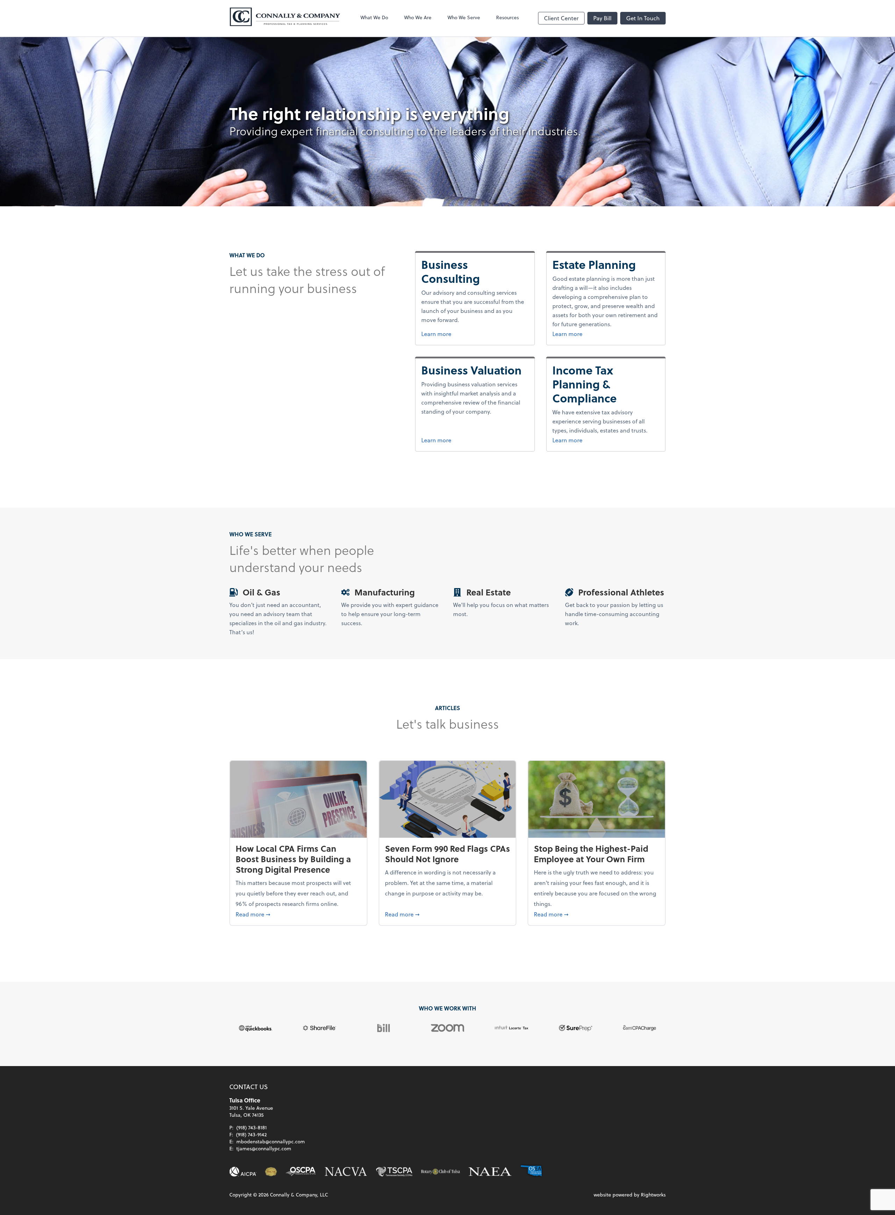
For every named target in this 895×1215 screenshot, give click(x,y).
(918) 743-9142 (251, 1134)
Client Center (561, 18)
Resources (507, 17)
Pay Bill (602, 18)
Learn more (471, 333)
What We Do (374, 17)
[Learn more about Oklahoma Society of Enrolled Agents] (531, 1171)
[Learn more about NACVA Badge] (271, 1172)
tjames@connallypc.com (263, 1148)
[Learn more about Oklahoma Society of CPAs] (300, 1172)
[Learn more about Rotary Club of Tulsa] (440, 1172)
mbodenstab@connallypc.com (270, 1141)
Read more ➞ (298, 914)
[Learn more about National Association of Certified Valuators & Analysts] (345, 1172)
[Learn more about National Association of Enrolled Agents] (490, 1172)
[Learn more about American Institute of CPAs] (243, 1172)
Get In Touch (643, 18)
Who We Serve (464, 17)
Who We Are (417, 17)
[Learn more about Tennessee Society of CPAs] (394, 1172)
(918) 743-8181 (251, 1127)
